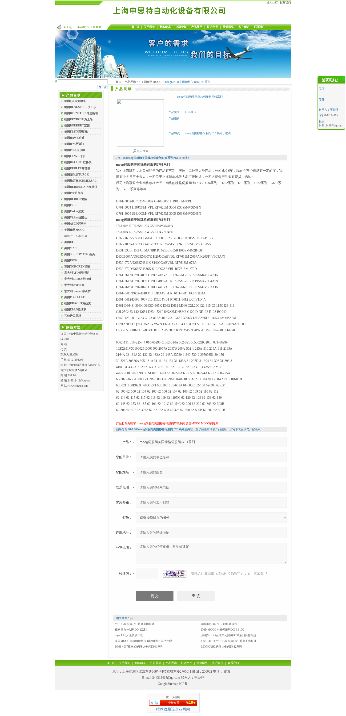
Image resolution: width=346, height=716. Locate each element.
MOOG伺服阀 (209, 423)
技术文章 (212, 27)
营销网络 (228, 27)
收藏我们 (285, 2)
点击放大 (142, 151)
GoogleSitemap (168, 684)
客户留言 (244, 27)
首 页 (135, 27)
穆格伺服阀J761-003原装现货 (219, 624)
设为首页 (272, 2)
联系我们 (260, 27)
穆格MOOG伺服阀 (75, 236)
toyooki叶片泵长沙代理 (129, 635)
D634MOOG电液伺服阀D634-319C (222, 629)
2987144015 (331, 115)
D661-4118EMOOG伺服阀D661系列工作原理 (229, 641)
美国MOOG (193, 423)
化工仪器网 (173, 697)
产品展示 (196, 27)
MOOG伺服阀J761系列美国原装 (135, 624)
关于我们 (149, 27)
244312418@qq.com (166, 677)
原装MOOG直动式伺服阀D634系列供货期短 (228, 635)
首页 (118, 82)
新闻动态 (165, 27)
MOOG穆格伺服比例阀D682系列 (221, 646)
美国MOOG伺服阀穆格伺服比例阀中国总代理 (143, 641)
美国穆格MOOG (151, 82)
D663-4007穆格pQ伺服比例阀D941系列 (139, 646)
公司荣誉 (181, 27)
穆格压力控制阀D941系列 (131, 629)
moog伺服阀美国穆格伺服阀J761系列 (162, 423)
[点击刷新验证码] (174, 574)
